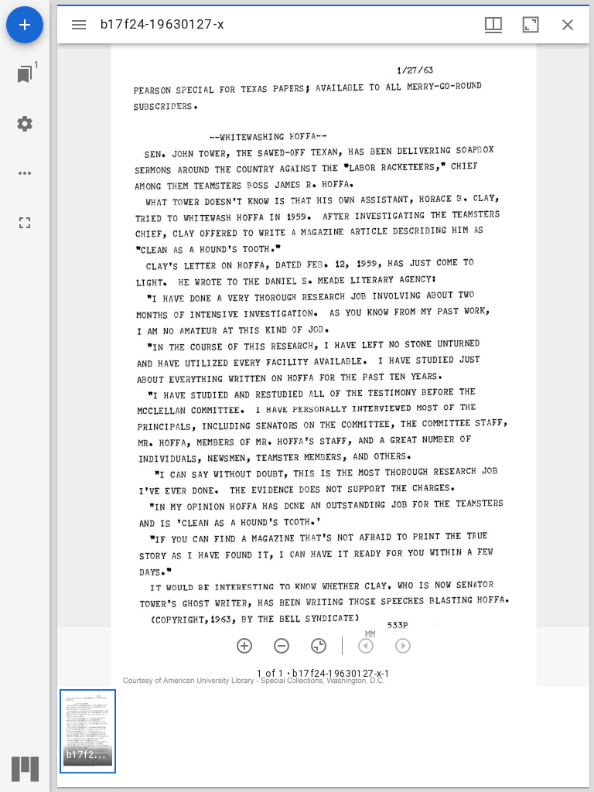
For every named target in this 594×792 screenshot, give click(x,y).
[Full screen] (24, 222)
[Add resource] (24, 24)
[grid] (323, 737)
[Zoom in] (244, 645)
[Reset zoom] (318, 645)
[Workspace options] (24, 173)
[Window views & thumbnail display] (493, 24)
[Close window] (567, 24)
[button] (87, 731)
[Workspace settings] (24, 123)
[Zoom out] (281, 645)
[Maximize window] (530, 24)
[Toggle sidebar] (78, 24)
